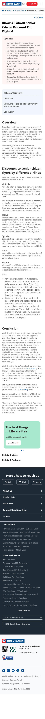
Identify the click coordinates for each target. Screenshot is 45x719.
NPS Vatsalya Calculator (27, 605)
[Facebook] (3, 670)
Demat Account (9, 543)
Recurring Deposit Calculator (15, 598)
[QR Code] (5, 649)
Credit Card (22, 543)
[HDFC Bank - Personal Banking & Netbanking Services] (13, 641)
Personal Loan (9, 529)
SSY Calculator (9, 591)
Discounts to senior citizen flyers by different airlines (21, 105)
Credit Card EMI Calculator (29, 587)
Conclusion (9, 111)
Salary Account (9, 539)
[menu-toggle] (41, 4)
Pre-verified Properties (12, 536)
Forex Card (7, 546)
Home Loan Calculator (12, 580)
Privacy (36, 676)
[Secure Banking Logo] (7, 657)
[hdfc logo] (12, 4)
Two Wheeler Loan (10, 532)
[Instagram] (8, 670)
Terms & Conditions (23, 676)
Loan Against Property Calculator (16, 584)
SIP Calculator (8, 594)
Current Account (24, 539)
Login (30, 4)
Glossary (26, 684)
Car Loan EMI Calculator (13, 566)
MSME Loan (21, 550)
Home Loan (35, 532)
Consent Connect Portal (12, 680)
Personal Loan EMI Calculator (15, 563)
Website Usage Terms (11, 684)
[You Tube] (13, 670)
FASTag (26, 546)
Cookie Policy (7, 676)
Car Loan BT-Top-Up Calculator (16, 601)
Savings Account (30, 536)
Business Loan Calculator (13, 573)
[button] (21, 450)
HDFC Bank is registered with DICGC (30, 647)
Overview (8, 98)
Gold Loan (24, 532)
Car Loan (20, 529)
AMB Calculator (9, 587)
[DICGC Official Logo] (13, 649)
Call (9, 482)
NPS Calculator (9, 605)
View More (12, 443)
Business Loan (32, 529)
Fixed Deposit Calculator (26, 594)
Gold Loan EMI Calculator (13, 577)
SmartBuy (30, 368)
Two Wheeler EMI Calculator (14, 570)
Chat (24, 482)
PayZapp (17, 546)
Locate (38, 482)
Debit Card (33, 543)
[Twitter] (17, 670)
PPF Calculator (23, 591)
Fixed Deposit (8, 550)
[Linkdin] (22, 670)
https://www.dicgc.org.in (28, 652)
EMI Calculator (9, 559)
